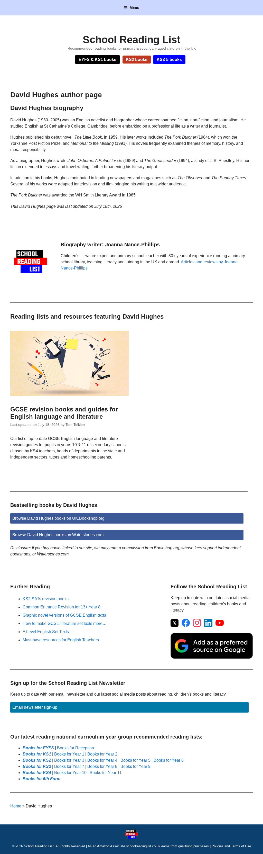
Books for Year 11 (106, 772)
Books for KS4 (37, 772)
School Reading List (131, 39)
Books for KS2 (37, 760)
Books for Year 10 (70, 772)
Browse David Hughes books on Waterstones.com (58, 535)
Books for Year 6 (169, 760)
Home (15, 806)
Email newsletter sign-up (34, 707)
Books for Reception (75, 748)
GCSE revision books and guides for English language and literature (64, 413)
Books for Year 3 (69, 760)
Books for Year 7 (69, 766)
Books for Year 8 (102, 766)
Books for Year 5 (135, 760)
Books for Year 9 (135, 766)
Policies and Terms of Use (231, 846)
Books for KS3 (37, 766)
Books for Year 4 (102, 760)
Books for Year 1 (69, 754)
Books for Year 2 (102, 754)
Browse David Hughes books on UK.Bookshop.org (58, 518)
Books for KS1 (37, 754)
